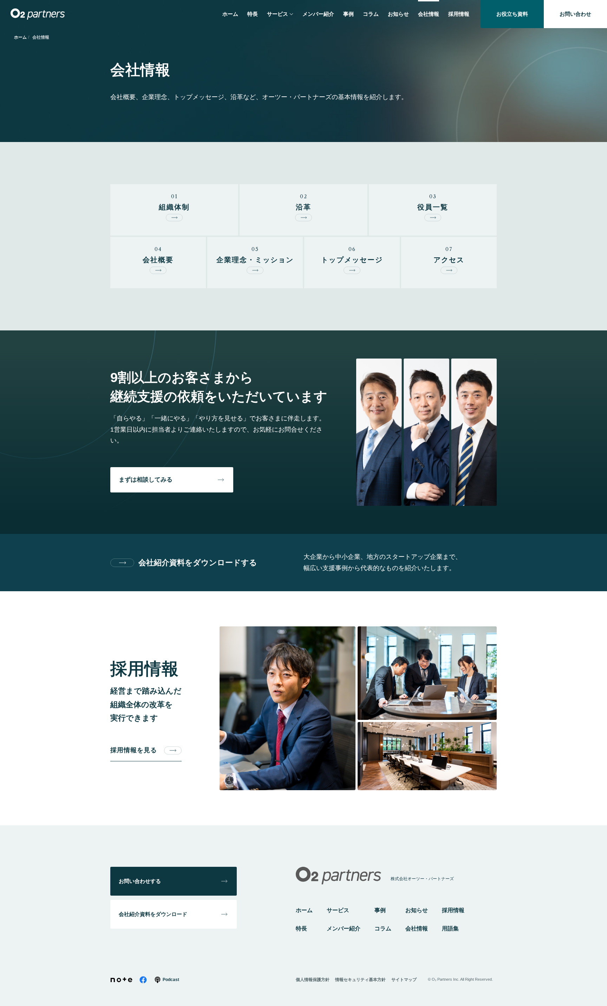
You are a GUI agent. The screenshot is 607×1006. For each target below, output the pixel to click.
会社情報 (416, 928)
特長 (301, 928)
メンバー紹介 (343, 928)
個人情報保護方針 (312, 979)
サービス (338, 910)
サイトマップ (404, 979)
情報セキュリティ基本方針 (360, 979)
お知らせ (416, 910)
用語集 (450, 928)
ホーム (20, 37)
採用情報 (453, 910)
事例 (380, 910)
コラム (382, 928)
